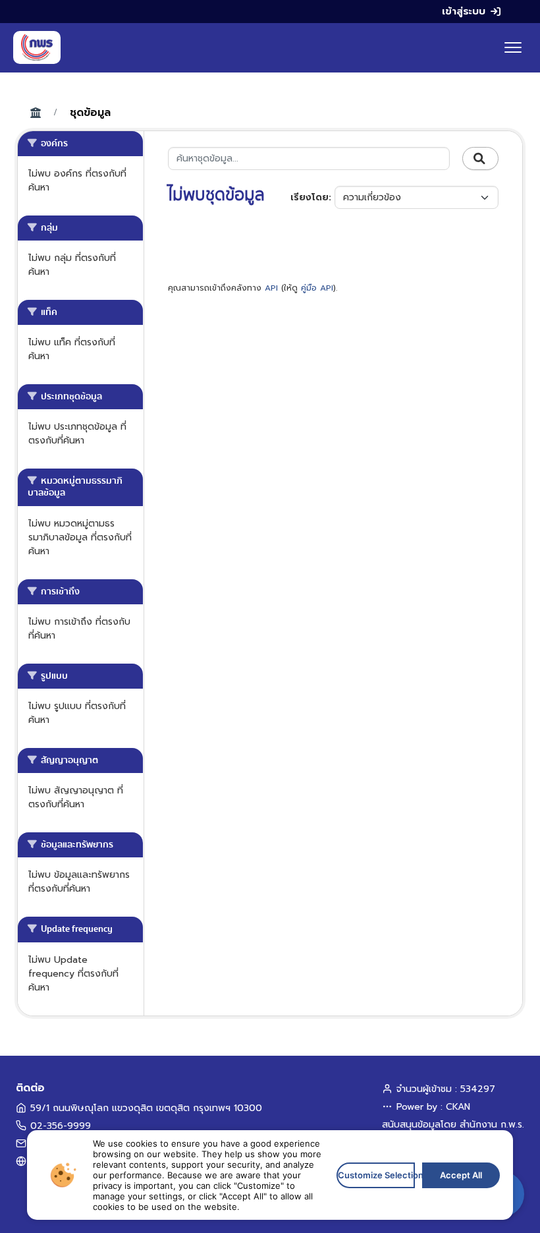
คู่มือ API (317, 288)
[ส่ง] (480, 159)
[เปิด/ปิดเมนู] (513, 47)
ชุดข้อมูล (90, 113)
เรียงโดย (309, 197)
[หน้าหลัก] (37, 47)
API (271, 288)
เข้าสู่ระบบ (463, 11)
